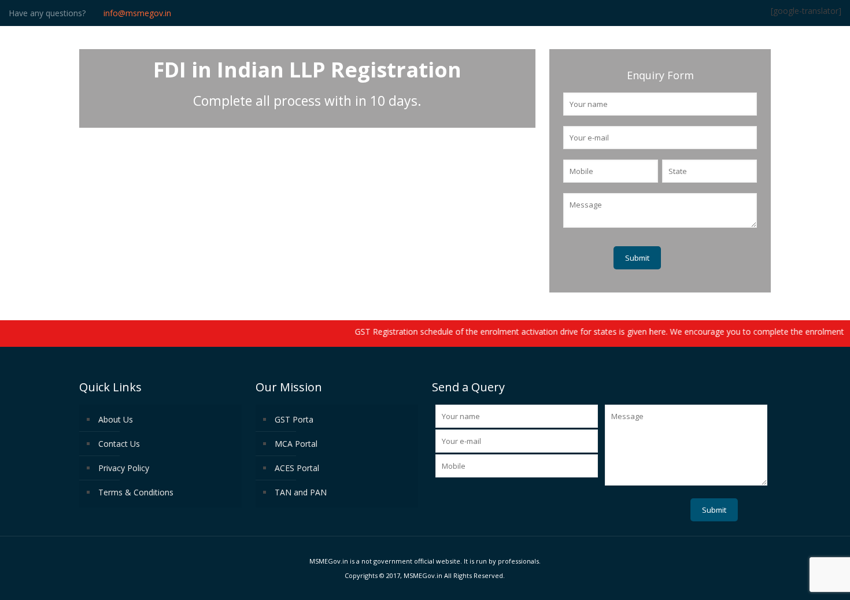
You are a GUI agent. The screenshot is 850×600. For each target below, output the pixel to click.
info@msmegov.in (137, 13)
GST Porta (294, 419)
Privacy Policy (123, 467)
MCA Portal (296, 443)
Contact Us (119, 443)
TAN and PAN (301, 492)
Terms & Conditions (135, 492)
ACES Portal (297, 467)
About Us (115, 419)
